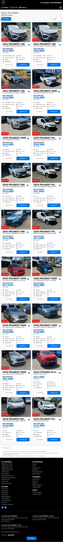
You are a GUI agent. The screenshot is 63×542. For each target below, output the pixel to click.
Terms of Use (36, 494)
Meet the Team (37, 485)
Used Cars (5, 494)
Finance (4, 502)
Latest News (36, 487)
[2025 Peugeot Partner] (47, 126)
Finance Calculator (7, 504)
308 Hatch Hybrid (7, 470)
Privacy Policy (36, 492)
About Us (35, 481)
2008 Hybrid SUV (7, 464)
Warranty (35, 470)
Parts (34, 466)
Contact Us (23, 64)
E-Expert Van (6, 479)
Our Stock (5, 489)
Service (34, 464)
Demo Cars (5, 492)
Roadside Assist (37, 472)
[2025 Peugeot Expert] (47, 407)
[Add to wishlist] (29, 45)
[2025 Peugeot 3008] (16, 313)
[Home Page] (3, 2)
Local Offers (5, 498)
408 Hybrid (5, 472)
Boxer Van (5, 481)
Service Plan (36, 474)
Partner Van (5, 474)
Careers (34, 483)
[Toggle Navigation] (60, 7)
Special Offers (6, 496)
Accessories (36, 468)
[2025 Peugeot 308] (16, 173)
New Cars (5, 491)
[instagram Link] (6, 507)
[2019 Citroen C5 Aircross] (47, 360)
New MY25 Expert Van (9, 477)
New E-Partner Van (8, 475)
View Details (9, 64)
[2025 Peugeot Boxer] (16, 407)
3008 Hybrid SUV (7, 466)
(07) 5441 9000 (10, 519)
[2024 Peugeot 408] (16, 32)
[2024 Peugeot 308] (16, 220)
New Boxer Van (6, 483)
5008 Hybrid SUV (7, 468)
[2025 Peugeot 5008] (47, 79)
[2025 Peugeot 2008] (16, 126)
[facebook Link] (3, 507)
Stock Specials (6, 500)
